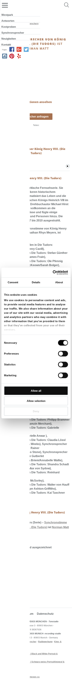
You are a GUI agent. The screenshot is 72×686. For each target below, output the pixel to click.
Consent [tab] (13, 282)
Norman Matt (60, 527)
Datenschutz (45, 613)
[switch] (63, 353)
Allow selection (36, 400)
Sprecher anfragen (36, 116)
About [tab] (59, 282)
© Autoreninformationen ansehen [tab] (27, 102)
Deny (36, 411)
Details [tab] (36, 282)
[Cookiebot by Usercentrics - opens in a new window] (52, 272)
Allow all (36, 390)
